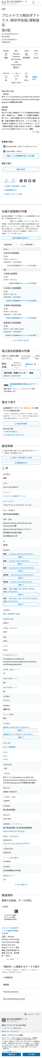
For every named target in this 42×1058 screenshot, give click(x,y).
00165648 (13, 591)
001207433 (28, 575)
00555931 (28, 554)
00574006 (28, 734)
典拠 (19, 557)
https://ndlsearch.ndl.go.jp (14, 831)
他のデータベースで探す (14, 194)
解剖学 (5, 727)
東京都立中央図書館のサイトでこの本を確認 (21, 335)
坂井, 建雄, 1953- (15, 588)
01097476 (29, 568)
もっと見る (10, 959)
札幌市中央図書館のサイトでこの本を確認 (21, 265)
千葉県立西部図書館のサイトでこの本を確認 (21, 318)
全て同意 (31, 1054)
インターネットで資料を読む (11, 1028)
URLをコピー (13, 182)
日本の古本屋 (10, 431)
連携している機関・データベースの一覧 (23, 221)
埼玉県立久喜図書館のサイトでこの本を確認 (21, 301)
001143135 (26, 581)
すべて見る (36, 132)
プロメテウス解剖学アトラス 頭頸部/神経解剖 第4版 (10, 931)
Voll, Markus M (17, 575)
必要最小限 (11, 1054)
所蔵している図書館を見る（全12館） (21, 155)
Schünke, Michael (16, 554)
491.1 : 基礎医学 (9, 747)
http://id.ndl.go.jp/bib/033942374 (16, 843)
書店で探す (21, 169)
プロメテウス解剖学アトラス (14, 496)
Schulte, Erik (14, 561)
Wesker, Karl (16, 581)
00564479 (24, 727)
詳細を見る (35, 78)
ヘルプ (9, 233)
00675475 (13, 601)
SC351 (5, 759)
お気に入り (6, 182)
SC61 (5, 756)
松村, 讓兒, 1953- (15, 598)
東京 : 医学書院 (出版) (11, 613)
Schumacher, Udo (16, 568)
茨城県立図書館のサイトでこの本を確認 (22, 283)
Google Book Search (13, 434)
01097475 (24, 561)
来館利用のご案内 (30, 365)
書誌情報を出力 (11, 190)
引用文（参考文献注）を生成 (16, 186)
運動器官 (6, 734)
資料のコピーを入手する (10, 1031)
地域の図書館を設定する (20, 238)
